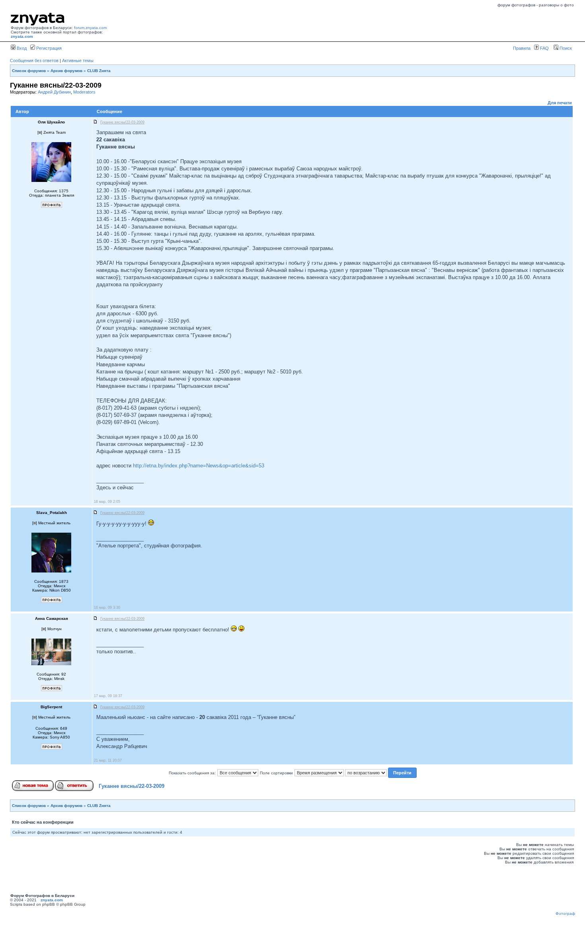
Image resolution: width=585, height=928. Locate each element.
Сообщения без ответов (34, 60)
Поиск (565, 48)
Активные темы (78, 60)
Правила (521, 48)
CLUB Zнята (99, 70)
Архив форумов (66, 70)
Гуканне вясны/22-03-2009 (131, 786)
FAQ (544, 48)
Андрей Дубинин (54, 92)
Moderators (84, 92)
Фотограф (565, 913)
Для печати (560, 102)
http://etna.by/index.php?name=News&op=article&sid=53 (198, 466)
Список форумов (29, 70)
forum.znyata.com (90, 27)
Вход (21, 48)
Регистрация (48, 48)
